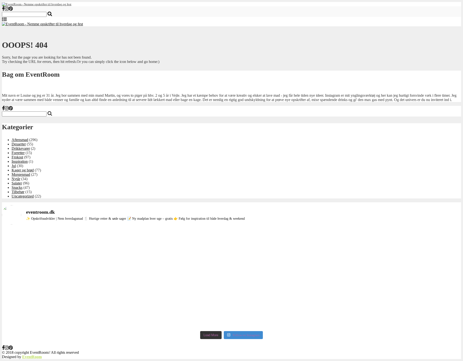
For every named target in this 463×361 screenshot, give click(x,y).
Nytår (16, 179)
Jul (14, 166)
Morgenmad (21, 174)
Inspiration (20, 161)
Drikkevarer (21, 148)
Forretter (18, 153)
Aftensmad (20, 140)
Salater (17, 183)
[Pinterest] (11, 9)
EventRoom (32, 357)
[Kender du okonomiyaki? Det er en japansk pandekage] (139, 278)
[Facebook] (3, 9)
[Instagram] (7, 9)
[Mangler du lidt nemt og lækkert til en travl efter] (324, 261)
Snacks (17, 187)
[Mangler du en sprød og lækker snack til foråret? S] (232, 265)
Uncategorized (23, 196)
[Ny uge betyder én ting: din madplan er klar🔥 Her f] (47, 243)
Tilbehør (18, 192)
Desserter (19, 144)
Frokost (17, 157)
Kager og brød (23, 170)
